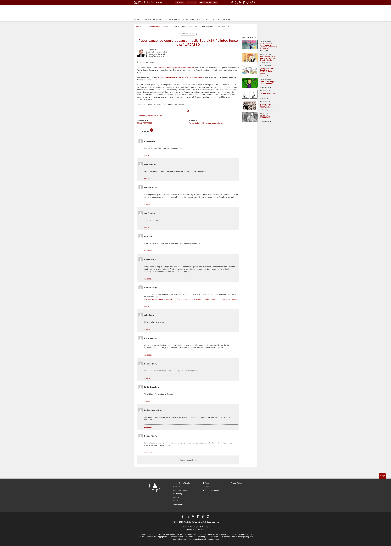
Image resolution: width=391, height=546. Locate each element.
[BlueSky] (240, 2)
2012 (141, 26)
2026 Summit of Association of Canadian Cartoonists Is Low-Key (268, 46)
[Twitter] (236, 2)
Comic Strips (162, 19)
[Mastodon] (244, 2)
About (181, 3)
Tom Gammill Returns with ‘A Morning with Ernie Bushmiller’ (268, 58)
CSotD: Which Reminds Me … (265, 117)
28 (149, 26)
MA (160, 116)
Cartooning (195, 19)
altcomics (142, 116)
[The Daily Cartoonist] (148, 2)
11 (145, 26)
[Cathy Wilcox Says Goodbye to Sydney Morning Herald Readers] (250, 69)
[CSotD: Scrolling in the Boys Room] (250, 83)
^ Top (382, 476)
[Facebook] (232, 2)
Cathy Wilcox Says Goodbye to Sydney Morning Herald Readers (267, 71)
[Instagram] (251, 2)
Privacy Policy (236, 483)
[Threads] (248, 2)
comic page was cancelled (175, 68)
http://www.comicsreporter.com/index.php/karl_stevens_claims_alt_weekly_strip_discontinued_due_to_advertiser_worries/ (191, 299)
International (224, 19)
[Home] (137, 26)
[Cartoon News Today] (250, 94)
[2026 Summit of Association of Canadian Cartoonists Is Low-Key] (250, 45)
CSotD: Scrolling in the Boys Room (267, 82)
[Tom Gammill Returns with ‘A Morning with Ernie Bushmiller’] (250, 58)
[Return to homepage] (155, 495)
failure (156, 116)
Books (213, 19)
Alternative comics (158, 26)
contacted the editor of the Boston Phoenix (181, 77)
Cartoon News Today (268, 93)
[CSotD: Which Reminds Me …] (250, 117)
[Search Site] (255, 2)
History (206, 19)
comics (150, 116)
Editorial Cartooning (179, 19)
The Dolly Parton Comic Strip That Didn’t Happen (266, 105)
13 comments (159, 56)
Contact (193, 3)
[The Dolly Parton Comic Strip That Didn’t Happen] (250, 105)
